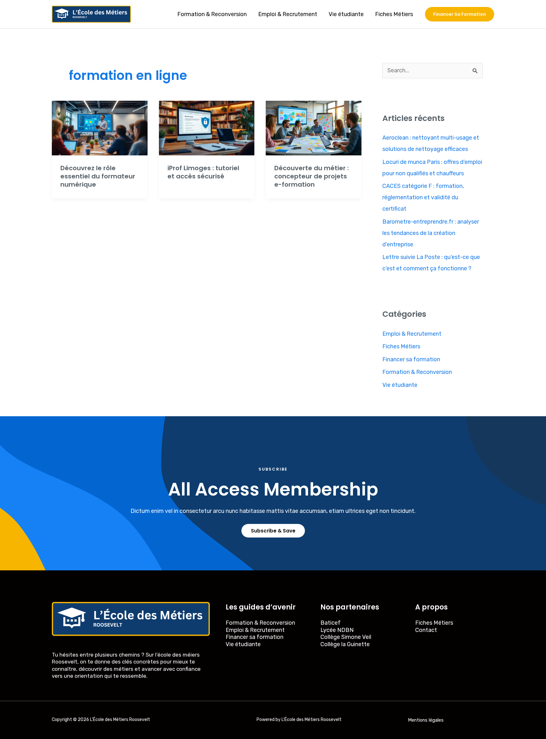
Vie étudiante (346, 14)
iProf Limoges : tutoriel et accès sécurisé (203, 172)
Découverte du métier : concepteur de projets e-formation (311, 176)
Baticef (330, 622)
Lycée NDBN (337, 630)
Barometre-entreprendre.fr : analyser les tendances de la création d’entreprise (430, 233)
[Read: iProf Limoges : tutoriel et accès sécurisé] (207, 127)
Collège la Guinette (345, 644)
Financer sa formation (411, 359)
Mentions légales (426, 720)
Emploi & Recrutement (287, 14)
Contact (426, 630)
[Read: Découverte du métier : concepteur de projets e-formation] (313, 127)
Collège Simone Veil (345, 637)
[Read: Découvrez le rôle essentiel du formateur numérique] (100, 127)
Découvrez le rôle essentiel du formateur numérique (97, 176)
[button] (459, 14)
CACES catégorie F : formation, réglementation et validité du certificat (423, 197)
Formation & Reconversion (212, 14)
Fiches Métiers (394, 14)
